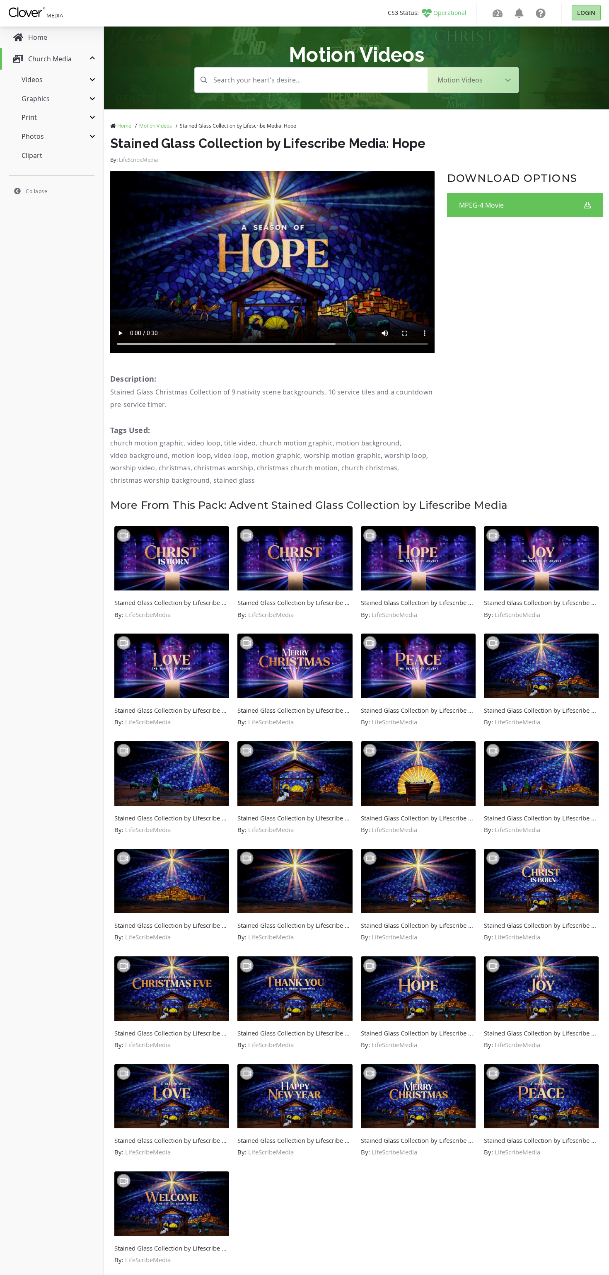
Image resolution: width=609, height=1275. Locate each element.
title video (240, 443)
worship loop (405, 455)
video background (139, 455)
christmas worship (223, 467)
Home (124, 125)
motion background (367, 443)
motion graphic (276, 455)
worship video (132, 467)
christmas (175, 467)
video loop (204, 443)
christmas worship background (160, 480)
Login (586, 13)
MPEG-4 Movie (481, 205)
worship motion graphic (342, 455)
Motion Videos (155, 125)
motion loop (191, 455)
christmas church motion (297, 467)
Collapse (36, 191)
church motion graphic (147, 443)
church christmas (369, 467)
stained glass (234, 480)
